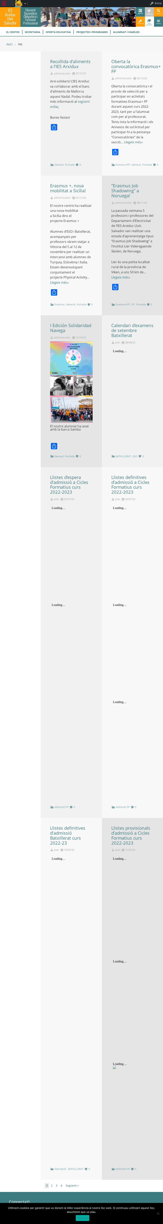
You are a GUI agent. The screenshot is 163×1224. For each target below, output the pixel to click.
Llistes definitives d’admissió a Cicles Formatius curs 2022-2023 (130, 484)
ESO (135, 456)
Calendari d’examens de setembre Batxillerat (132, 330)
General (58, 164)
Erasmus (59, 304)
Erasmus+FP (122, 164)
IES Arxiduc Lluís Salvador (10, 16)
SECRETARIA (32, 32)
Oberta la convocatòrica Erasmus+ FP (136, 66)
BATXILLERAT (123, 456)
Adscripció (60, 1169)
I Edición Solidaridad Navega (70, 327)
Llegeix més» (133, 142)
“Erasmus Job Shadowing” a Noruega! (125, 190)
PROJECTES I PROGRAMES (92, 32)
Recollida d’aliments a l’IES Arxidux (70, 64)
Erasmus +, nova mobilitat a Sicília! (68, 188)
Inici (9, 44)
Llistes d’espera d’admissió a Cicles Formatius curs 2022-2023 (69, 484)
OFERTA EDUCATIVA (58, 32)
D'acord (82, 1218)
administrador (62, 73)
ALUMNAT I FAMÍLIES (126, 32)
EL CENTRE (12, 32)
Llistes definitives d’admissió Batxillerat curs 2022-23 (67, 835)
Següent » (72, 1185)
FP (133, 304)
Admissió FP (61, 807)
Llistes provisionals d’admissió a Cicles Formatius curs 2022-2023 (130, 835)
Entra (158, 3)
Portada (70, 164)
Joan (117, 342)
